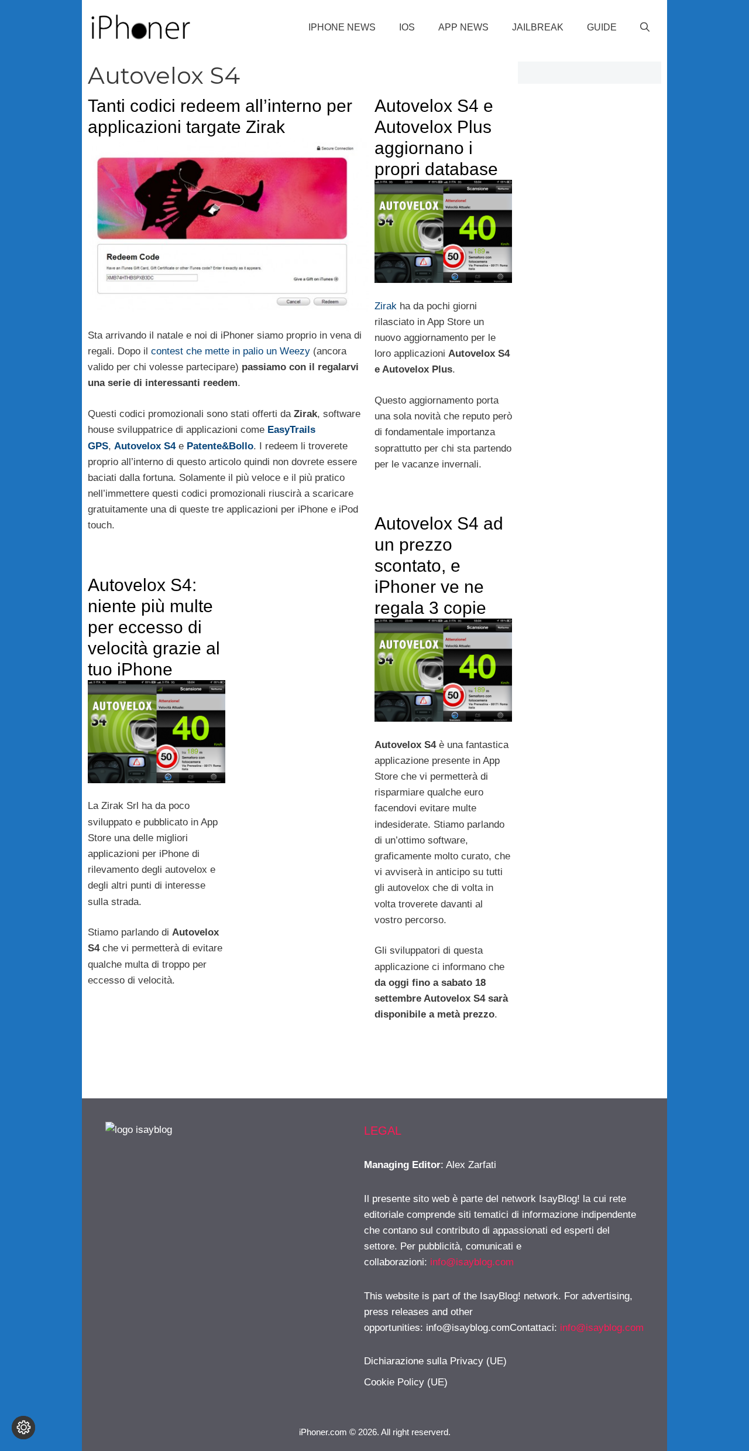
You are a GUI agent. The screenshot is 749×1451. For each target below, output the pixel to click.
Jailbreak (538, 27)
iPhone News (342, 27)
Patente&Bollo (220, 446)
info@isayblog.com (472, 1262)
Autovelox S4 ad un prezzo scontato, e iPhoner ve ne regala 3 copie (438, 565)
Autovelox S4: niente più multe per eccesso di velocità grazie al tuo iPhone (154, 627)
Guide (602, 27)
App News (463, 27)
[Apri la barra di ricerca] (644, 27)
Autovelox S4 (145, 446)
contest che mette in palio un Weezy (229, 351)
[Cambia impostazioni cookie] (23, 1427)
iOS (407, 27)
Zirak (385, 306)
